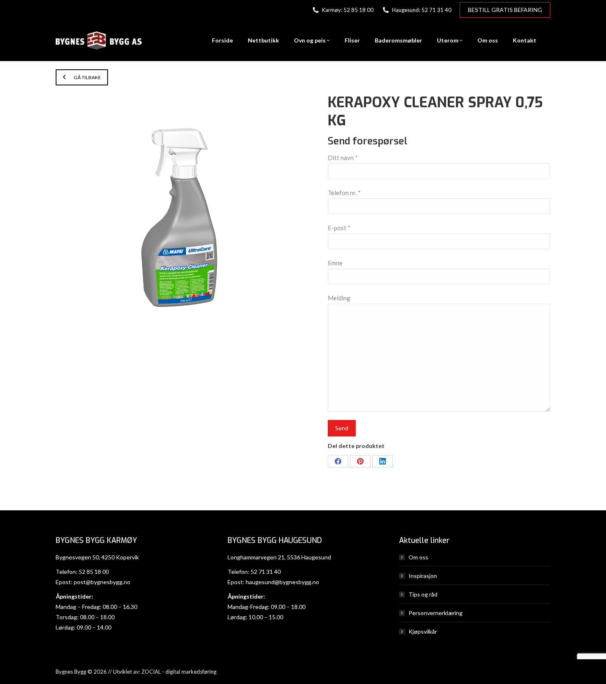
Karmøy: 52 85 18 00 (347, 10)
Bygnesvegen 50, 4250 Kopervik (97, 557)
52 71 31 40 (266, 571)
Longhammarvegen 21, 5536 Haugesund (279, 557)
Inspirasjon (423, 575)
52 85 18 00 (94, 571)
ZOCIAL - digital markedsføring (178, 671)
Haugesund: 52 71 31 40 (421, 10)
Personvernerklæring (436, 612)
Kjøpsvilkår (423, 631)
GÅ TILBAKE (87, 77)
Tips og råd (423, 594)
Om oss (418, 557)
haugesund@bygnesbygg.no (282, 581)
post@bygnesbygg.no (102, 581)
